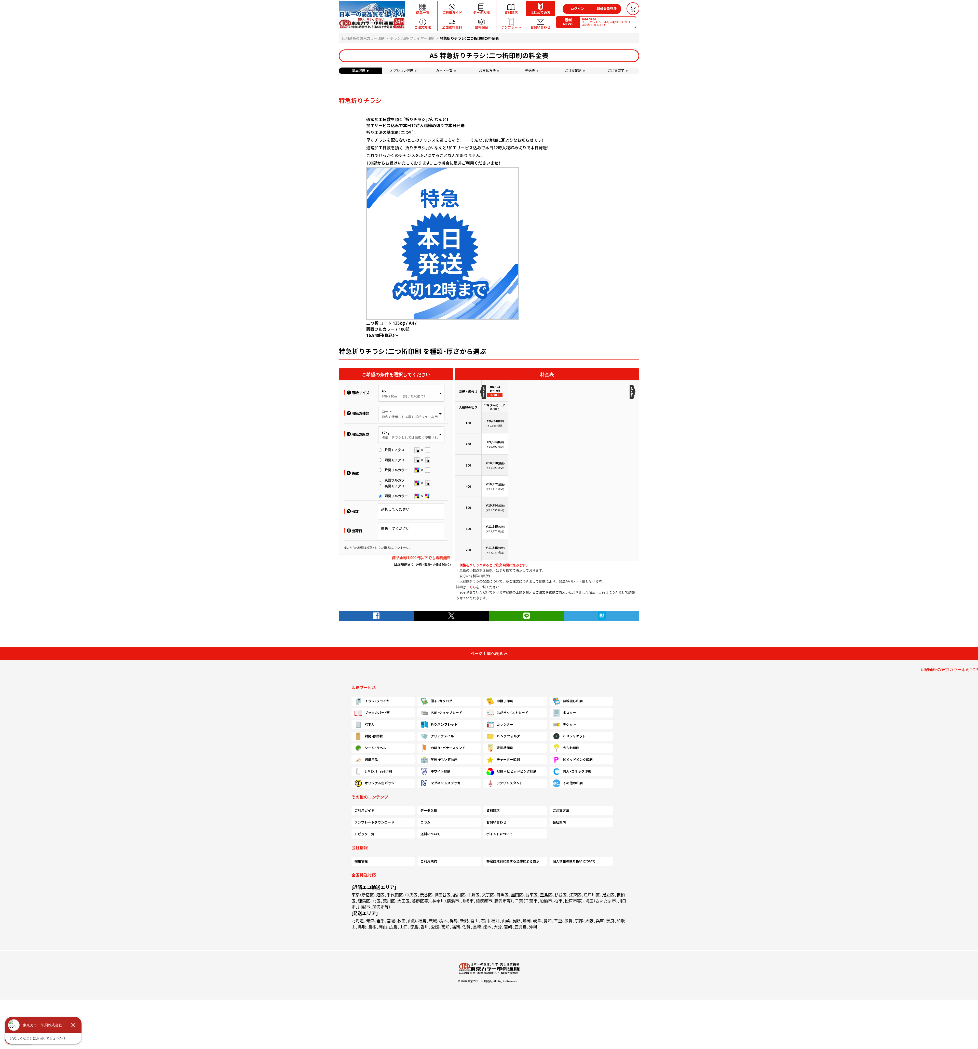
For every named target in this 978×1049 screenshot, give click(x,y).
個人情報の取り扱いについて (574, 861)
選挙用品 (371, 759)
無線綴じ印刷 (573, 701)
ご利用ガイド (364, 810)
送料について (430, 834)
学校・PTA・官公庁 (444, 759)
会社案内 (559, 822)
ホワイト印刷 (441, 771)
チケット (569, 724)
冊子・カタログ (441, 701)
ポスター (569, 712)
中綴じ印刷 (505, 701)
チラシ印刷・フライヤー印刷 (412, 38)
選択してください (395, 509)
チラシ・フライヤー (379, 701)
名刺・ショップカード (446, 712)
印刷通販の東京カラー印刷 (363, 38)
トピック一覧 (364, 834)
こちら (471, 587)
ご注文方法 (561, 810)
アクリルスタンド (510, 783)
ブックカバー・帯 (377, 712)
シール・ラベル (375, 748)
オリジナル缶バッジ (380, 783)
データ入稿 (428, 810)
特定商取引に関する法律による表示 (512, 861)
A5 (384, 391)
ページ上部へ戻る (486, 653)
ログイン (577, 8)
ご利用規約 (428, 861)
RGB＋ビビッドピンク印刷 (517, 771)
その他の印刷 (573, 783)
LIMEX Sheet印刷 (378, 771)
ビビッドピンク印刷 (578, 759)
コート (387, 411)
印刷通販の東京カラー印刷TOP (949, 669)
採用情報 (361, 861)
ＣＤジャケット (574, 736)
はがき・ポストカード (512, 712)
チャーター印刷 (508, 759)
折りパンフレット (444, 724)
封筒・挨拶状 (374, 736)
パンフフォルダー (510, 736)
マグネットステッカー (447, 783)
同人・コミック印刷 (577, 771)
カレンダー (505, 724)
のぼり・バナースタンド (448, 748)
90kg (385, 432)
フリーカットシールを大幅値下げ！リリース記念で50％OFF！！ (607, 22)
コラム (425, 822)
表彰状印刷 (505, 748)
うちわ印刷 (571, 748)
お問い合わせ (496, 822)
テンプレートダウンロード (374, 822)
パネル (370, 724)
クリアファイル (442, 736)
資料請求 (493, 810)
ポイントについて (499, 834)
